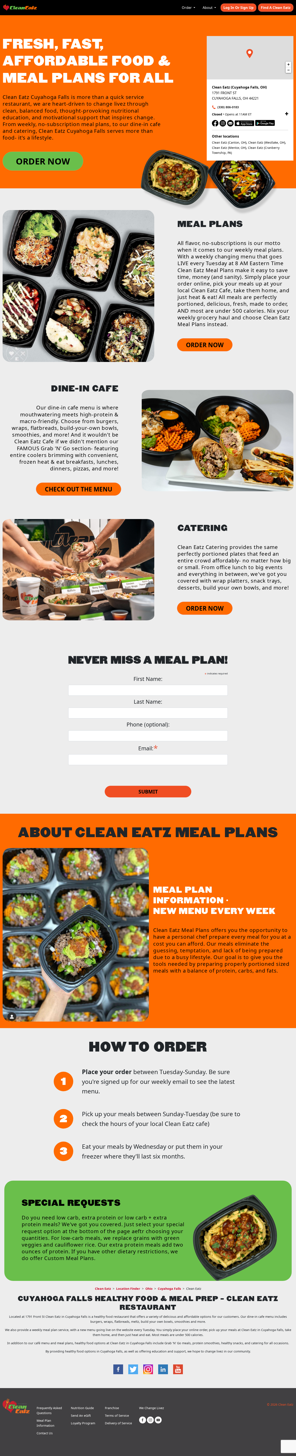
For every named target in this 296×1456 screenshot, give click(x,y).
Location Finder (128, 1289)
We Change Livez (151, 1408)
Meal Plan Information (45, 1423)
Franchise (112, 1408)
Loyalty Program (83, 1423)
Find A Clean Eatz (276, 7)
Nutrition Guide (82, 1408)
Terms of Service (117, 1415)
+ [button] (288, 64)
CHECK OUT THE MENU (78, 489)
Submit (148, 791)
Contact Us (45, 1433)
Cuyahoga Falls (169, 1289)
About (208, 7)
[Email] (230, 123)
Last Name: (148, 701)
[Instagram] (223, 123)
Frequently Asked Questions (49, 1410)
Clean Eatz (103, 1289)
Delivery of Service (118, 1423)
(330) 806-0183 (228, 107)
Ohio (149, 1289)
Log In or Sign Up (238, 7)
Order (187, 7)
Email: (148, 747)
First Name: (148, 679)
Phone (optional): (148, 724)
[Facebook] (215, 123)
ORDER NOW (43, 161)
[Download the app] (244, 123)
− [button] (288, 70)
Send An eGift (81, 1415)
